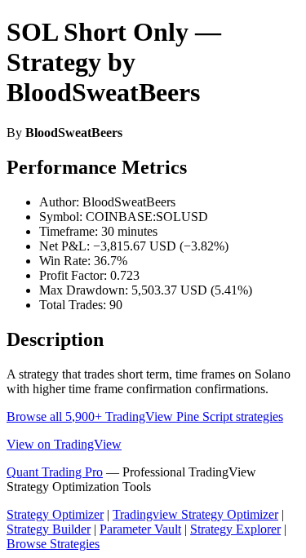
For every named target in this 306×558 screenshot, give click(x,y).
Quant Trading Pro (55, 472)
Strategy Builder (49, 529)
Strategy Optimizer (55, 514)
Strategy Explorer (235, 529)
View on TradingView (64, 444)
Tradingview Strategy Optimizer (195, 514)
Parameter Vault (140, 529)
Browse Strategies (53, 544)
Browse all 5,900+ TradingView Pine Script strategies (145, 416)
